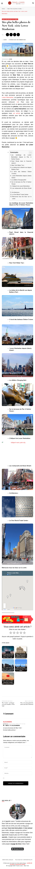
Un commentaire (21, 39)
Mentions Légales (7, 859)
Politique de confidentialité (23, 859)
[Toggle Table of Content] (29, 152)
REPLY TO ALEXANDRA (12, 725)
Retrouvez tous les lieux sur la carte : (21, 197)
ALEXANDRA (7, 722)
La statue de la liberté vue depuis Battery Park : (21, 168)
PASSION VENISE (20, 864)
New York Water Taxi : (18, 165)
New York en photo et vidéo (10, 19)
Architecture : (16, 192)
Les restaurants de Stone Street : (21, 189)
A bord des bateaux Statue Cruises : (21, 172)
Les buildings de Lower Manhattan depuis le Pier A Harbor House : (21, 157)
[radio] (10, 633)
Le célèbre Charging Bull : (19, 180)
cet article (16, 113)
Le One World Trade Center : (20, 194)
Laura (5, 39)
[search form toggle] (33, 3)
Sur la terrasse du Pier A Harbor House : (21, 183)
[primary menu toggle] (2, 3)
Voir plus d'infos (18, 849)
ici (17, 102)
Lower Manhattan (7, 97)
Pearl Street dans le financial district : (21, 162)
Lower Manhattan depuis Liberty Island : (21, 177)
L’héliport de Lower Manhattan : (21, 186)
